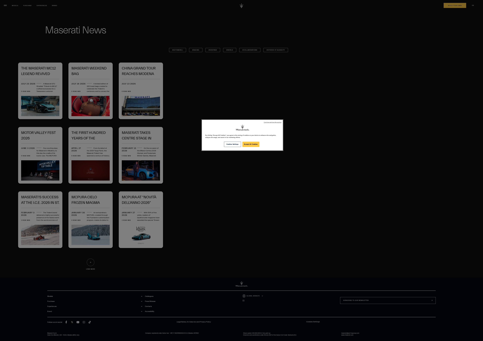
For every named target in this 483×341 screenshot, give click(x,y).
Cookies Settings (232, 144)
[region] (242, 135)
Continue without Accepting (272, 122)
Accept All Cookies (251, 144)
